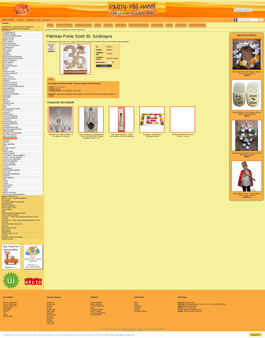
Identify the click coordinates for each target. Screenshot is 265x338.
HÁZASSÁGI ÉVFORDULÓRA (13, 86)
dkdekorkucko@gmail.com (189, 309)
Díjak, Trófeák (7, 49)
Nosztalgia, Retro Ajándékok (12, 133)
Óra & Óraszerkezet (9, 135)
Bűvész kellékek (96, 311)
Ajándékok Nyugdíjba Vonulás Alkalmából (16, 29)
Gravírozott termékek (10, 82)
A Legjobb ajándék (9, 32)
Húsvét (49, 307)
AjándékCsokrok (8, 40)
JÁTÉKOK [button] (169, 25)
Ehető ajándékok (8, 62)
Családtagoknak (8, 47)
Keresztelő (6, 309)
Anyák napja (51, 309)
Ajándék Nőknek (8, 38)
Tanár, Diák (6, 172)
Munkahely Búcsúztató (10, 127)
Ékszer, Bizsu (7, 64)
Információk (46, 20)
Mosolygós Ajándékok (10, 123)
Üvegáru (5, 183)
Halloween (50, 318)
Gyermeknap (51, 315)
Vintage (5, 189)
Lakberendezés (8, 114)
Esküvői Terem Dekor (9, 207)
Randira (5, 150)
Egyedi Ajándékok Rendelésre (13, 58)
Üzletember (6, 187)
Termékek (20, 20)
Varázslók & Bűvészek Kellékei (12, 237)
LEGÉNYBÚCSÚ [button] (120, 25)
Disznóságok (7, 51)
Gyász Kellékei (7, 209)
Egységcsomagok (140, 311)
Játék (3, 211)
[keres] (261, 19)
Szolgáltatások (30, 20)
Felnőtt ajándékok (96, 304)
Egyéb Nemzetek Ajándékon (12, 56)
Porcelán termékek (9, 148)
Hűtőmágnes (7, 95)
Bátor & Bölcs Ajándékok (11, 45)
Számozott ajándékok (97, 313)
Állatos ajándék (8, 41)
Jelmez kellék (7, 316)
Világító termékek (7, 239)
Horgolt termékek (8, 92)
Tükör (5, 179)
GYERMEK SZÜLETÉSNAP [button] (83, 25)
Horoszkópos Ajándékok (11, 94)
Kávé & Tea (6, 105)
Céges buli (50, 302)
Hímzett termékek (9, 90)
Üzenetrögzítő (7, 185)
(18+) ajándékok (95, 315)
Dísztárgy (6, 53)
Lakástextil (6, 112)
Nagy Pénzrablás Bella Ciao (12, 129)
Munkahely (6, 125)
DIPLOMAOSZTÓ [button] (181, 25)
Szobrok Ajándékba (9, 164)
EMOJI (5, 69)
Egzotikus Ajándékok (10, 60)
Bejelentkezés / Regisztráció (243, 10)
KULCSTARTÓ (8, 110)
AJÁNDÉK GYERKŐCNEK (12, 36)
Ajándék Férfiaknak (9, 34)
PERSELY (6, 142)
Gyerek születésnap (10, 302)
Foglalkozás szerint (9, 79)
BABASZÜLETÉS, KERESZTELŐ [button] (138, 25)
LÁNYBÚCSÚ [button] (108, 25)
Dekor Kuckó (8, 20)
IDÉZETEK (6, 97)
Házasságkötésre (9, 88)
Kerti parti (50, 316)
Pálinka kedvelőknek (10, 136)
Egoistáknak (7, 54)
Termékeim (56, 30)
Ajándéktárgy (6, 30)
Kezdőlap (48, 30)
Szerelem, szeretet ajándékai (12, 157)
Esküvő (5, 311)
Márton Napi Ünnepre (9, 228)
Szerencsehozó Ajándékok (12, 159)
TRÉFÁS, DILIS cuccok (10, 233)
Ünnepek (5, 235)
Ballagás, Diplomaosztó (9, 196)
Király (4, 107)
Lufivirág (4, 226)
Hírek (39, 20)
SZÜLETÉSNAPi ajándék (11, 170)
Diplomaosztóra (7, 204)
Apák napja (50, 311)
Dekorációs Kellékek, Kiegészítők (13, 202)
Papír (136, 302)
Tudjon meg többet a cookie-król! (121, 334)
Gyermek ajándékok (97, 306)
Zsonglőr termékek (96, 309)
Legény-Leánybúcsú (10, 306)
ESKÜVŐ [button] (50, 25)
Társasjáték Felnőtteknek (11, 174)
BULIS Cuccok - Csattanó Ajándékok (14, 198)
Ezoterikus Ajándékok (10, 73)
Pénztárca (6, 140)
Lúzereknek (7, 120)
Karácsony (50, 322)
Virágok (5, 191)
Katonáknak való (8, 103)
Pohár (5, 146)
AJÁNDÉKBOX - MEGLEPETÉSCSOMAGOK (17, 27)
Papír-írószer (6, 229)
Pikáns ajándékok (9, 144)
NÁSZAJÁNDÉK (8, 131)
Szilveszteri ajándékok (10, 161)
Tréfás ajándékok (8, 177)
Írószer (136, 304)
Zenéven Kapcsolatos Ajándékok (14, 194)
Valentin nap (51, 304)
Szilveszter (50, 323)
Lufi (4, 313)
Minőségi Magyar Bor (10, 122)
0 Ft (242, 14)
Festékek (137, 307)
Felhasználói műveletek (62, 20)
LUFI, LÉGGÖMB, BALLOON (12, 224)
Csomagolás (6, 200)
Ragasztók (137, 306)
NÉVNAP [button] (97, 25)
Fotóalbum (6, 81)
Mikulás (49, 320)
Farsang (49, 306)
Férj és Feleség (8, 77)
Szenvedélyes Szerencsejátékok (14, 155)
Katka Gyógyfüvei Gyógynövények (13, 213)
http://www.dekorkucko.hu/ (190, 311)
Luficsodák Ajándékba (10, 118)
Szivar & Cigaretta (9, 163)
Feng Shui (6, 75)
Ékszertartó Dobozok (10, 66)
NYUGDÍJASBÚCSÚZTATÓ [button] (197, 25)
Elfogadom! (255, 334)
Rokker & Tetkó (8, 151)
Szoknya (6, 166)
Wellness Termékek (9, 192)
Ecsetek (137, 309)
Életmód (5, 68)
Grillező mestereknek (10, 84)
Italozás (5, 99)
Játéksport (6, 101)
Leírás (50, 79)
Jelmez (5, 315)
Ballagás (50, 313)
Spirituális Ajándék (9, 153)
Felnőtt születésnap (9, 304)
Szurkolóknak (7, 168)
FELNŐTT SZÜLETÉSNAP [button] (64, 25)
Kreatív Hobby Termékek (10, 215)
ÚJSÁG (5, 181)
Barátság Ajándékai (9, 43)
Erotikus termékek (9, 71)
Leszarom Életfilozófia (10, 116)
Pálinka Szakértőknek (10, 138)
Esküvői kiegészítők (8, 205)
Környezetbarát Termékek (11, 109)
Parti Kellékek (6, 231)
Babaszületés (7, 307)
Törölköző (6, 176)
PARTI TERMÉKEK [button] (157, 25)
